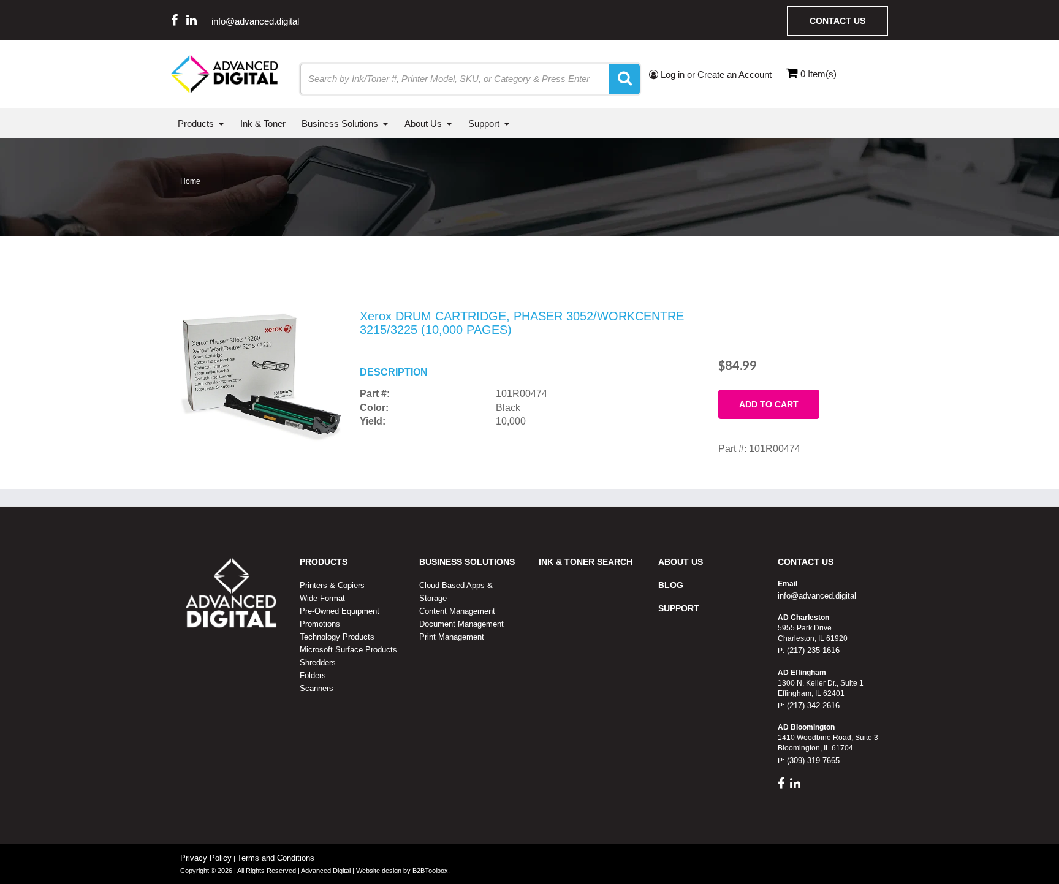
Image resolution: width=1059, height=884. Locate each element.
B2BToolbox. (431, 870)
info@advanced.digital (255, 21)
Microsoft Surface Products (348, 649)
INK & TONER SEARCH (585, 562)
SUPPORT (678, 608)
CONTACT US (805, 562)
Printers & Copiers (332, 585)
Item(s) (818, 74)
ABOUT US (680, 562)
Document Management (461, 624)
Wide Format (322, 598)
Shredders (318, 662)
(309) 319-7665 (812, 760)
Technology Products (337, 636)
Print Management (451, 636)
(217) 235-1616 (812, 650)
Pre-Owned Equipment (339, 611)
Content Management (457, 611)
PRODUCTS (323, 562)
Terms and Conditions (275, 858)
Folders (313, 675)
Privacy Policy (206, 858)
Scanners (316, 688)
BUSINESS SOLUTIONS (467, 562)
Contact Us (837, 21)
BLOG (670, 585)
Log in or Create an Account (715, 74)
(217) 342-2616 (812, 705)
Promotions (320, 624)
